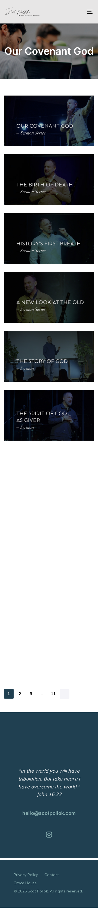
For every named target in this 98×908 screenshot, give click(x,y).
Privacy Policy (26, 874)
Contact (51, 874)
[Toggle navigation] (78, 11)
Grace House (25, 882)
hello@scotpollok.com (49, 813)
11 (53, 693)
